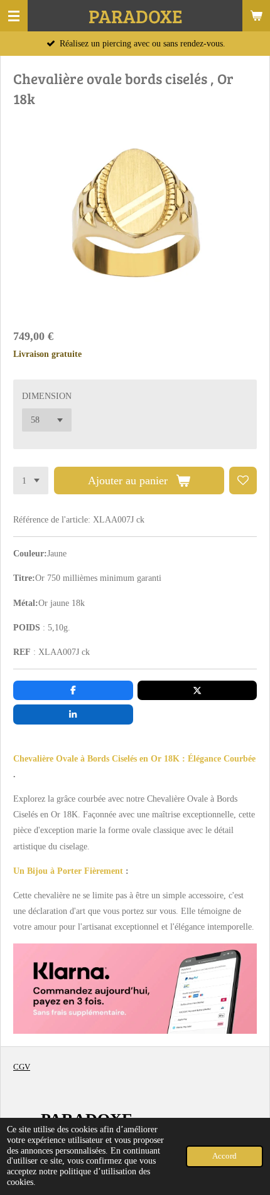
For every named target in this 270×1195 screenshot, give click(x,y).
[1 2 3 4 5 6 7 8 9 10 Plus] (30, 480)
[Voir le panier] (256, 15)
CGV (21, 1066)
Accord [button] (224, 1156)
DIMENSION (47, 396)
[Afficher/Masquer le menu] (14, 15)
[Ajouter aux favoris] (243, 480)
